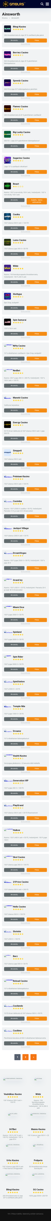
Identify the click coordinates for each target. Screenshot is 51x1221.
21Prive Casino (21, 882)
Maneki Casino (20, 397)
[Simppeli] (7, 455)
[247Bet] (12, 1113)
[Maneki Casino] (8, 398)
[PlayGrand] (8, 806)
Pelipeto (38, 1160)
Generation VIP (20, 780)
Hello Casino (19, 906)
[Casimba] (8, 502)
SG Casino (38, 1189)
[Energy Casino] (7, 427)
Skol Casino (19, 857)
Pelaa (37, 40)
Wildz (15, 266)
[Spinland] (8, 633)
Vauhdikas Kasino (13, 1094)
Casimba (17, 501)
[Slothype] (7, 299)
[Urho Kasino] (13, 1144)
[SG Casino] (38, 1173)
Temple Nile (19, 706)
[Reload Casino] (8, 979)
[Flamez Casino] (7, 111)
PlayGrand (18, 805)
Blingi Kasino (19, 26)
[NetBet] (8, 369)
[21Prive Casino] (8, 882)
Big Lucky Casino (21, 132)
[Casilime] (8, 1031)
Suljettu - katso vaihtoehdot (36, 201)
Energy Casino (20, 422)
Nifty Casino (19, 346)
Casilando (18, 1006)
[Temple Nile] (8, 707)
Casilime (17, 1030)
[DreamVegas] (8, 554)
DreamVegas (19, 553)
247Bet (12, 1129)
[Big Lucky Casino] (7, 137)
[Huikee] (8, 829)
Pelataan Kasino (21, 476)
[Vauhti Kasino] (8, 754)
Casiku (16, 214)
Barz (15, 956)
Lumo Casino (19, 240)
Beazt (16, 184)
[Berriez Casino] (7, 57)
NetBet (16, 370)
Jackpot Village (21, 528)
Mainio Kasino (38, 1129)
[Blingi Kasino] (7, 31)
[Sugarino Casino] (7, 162)
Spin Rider (18, 657)
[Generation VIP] (8, 781)
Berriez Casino (20, 52)
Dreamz (17, 731)
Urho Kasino (13, 1160)
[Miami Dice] (8, 606)
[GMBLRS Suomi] (13, 4)
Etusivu (5, 18)
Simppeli (17, 450)
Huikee (16, 830)
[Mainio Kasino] (38, 1113)
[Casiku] (7, 219)
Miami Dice (18, 607)
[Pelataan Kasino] (8, 477)
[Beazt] (7, 188)
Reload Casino (20, 981)
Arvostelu (14, 40)
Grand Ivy (17, 580)
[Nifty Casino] (8, 344)
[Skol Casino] (8, 856)
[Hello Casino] (8, 905)
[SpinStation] (8, 682)
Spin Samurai (19, 320)
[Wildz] (7, 270)
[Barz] (7, 955)
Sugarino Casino (21, 158)
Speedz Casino (20, 80)
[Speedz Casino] (7, 85)
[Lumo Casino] (7, 245)
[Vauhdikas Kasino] (12, 1078)
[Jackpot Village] (8, 529)
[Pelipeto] (38, 1144)
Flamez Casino (20, 106)
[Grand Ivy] (8, 578)
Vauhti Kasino (20, 756)
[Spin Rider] (8, 655)
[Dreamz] (8, 732)
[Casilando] (8, 1006)
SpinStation (19, 681)
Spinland (17, 632)
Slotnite (17, 931)
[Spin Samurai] (7, 324)
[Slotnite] (8, 932)
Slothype (17, 294)
